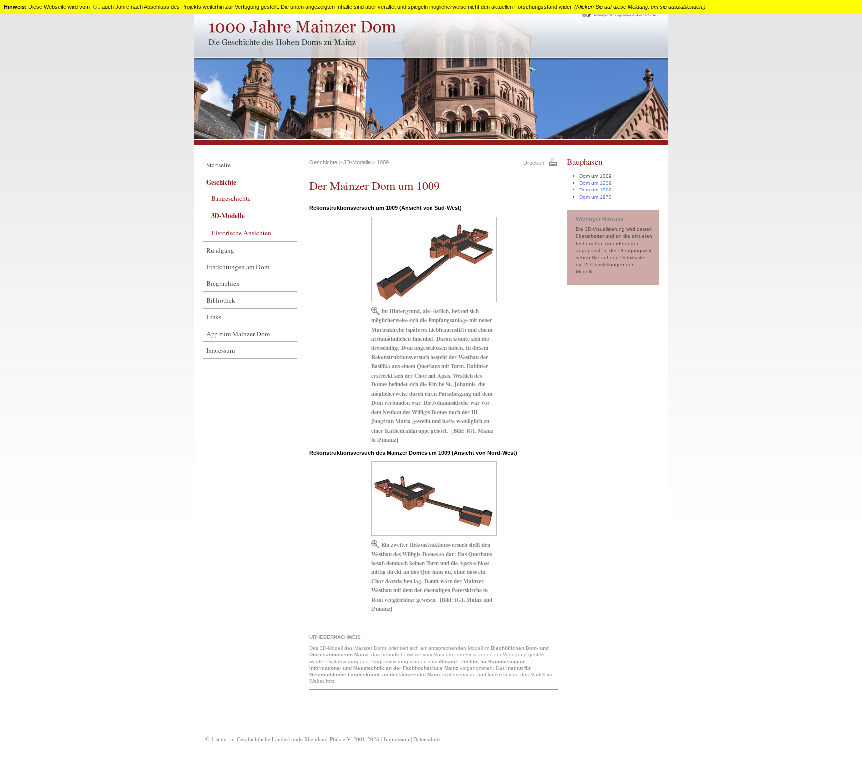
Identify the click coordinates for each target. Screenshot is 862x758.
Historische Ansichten (241, 232)
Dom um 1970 (595, 197)
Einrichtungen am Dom (237, 266)
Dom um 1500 (595, 189)
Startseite (218, 164)
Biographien (223, 283)
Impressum (220, 350)
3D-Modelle (228, 216)
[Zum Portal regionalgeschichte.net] (620, 17)
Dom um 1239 (595, 183)
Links (213, 316)
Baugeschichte (231, 198)
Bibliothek (220, 300)
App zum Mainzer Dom (238, 333)
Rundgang (220, 250)
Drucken (533, 163)
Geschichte (221, 182)
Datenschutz (427, 739)
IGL (95, 7)
